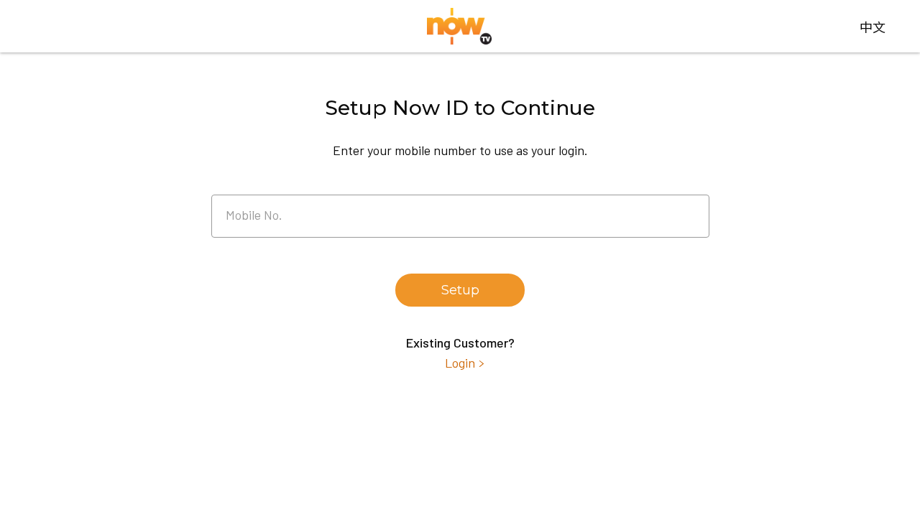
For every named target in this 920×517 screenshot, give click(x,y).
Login (460, 363)
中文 (873, 26)
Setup (460, 290)
